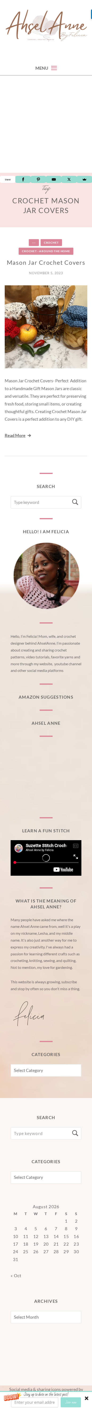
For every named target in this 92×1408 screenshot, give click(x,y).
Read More (15, 435)
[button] (46, 1399)
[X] (69, 179)
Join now (70, 1402)
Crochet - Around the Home (46, 251)
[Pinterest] (38, 179)
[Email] (53, 179)
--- (34, 242)
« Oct (16, 1275)
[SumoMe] (84, 179)
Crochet (51, 242)
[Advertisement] (46, 124)
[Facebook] (23, 179)
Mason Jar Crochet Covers (46, 262)
